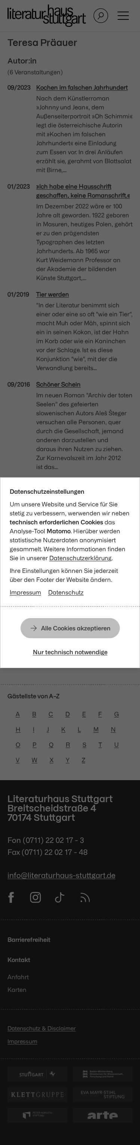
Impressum (25, 592)
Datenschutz (66, 592)
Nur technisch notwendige (70, 652)
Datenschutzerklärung (80, 558)
